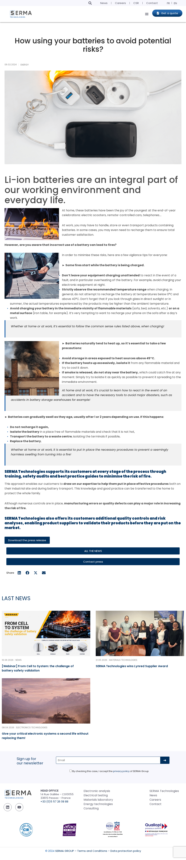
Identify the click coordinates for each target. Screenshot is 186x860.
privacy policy (121, 771)
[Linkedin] (8, 807)
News (104, 3)
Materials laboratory (98, 800)
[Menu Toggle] (147, 14)
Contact (152, 3)
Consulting (91, 808)
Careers (120, 3)
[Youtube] (19, 807)
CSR (136, 3)
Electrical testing (96, 795)
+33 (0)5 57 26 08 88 (54, 801)
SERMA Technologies (164, 791)
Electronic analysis (97, 791)
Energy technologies (98, 804)
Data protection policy (125, 851)
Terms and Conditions (92, 851)
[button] (90, 3)
